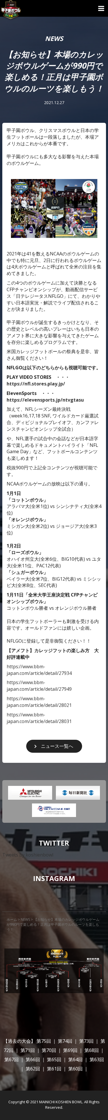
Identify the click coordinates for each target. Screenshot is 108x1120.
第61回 (54, 1069)
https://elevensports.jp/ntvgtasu (45, 400)
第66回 (33, 1059)
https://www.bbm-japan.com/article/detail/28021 (39, 701)
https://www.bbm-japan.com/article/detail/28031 (39, 717)
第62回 (33, 1069)
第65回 (54, 1059)
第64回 (75, 1059)
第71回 (27, 1050)
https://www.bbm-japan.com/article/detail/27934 (39, 669)
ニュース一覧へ (57, 746)
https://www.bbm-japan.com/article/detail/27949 (39, 685)
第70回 (49, 1050)
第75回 (44, 1041)
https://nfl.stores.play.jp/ (36, 384)
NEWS (25, 919)
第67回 (11, 1059)
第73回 (86, 1041)
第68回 (91, 1050)
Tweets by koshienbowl (27, 855)
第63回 (97, 1059)
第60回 (75, 1069)
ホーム (12, 919)
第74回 (65, 1041)
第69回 (70, 1050)
